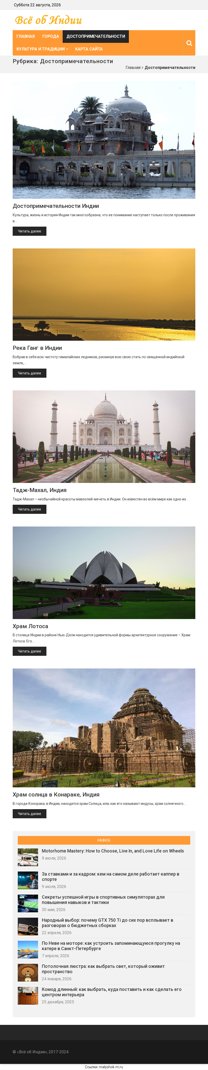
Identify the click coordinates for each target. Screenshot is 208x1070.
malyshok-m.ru (111, 1067)
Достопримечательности (95, 36)
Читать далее (29, 231)
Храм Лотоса (30, 626)
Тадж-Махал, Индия (40, 490)
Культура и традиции (40, 49)
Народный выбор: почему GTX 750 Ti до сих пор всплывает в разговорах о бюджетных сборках (107, 923)
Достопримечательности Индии (56, 206)
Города (50, 36)
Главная (25, 36)
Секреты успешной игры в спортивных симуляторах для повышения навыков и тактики (103, 900)
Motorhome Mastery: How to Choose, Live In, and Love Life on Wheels (113, 851)
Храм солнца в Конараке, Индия (56, 794)
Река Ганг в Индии (37, 347)
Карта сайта (89, 49)
